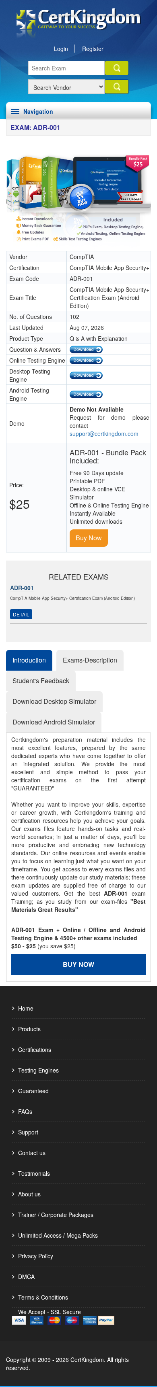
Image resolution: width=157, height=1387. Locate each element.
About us (29, 1194)
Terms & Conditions (43, 1297)
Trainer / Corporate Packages (55, 1215)
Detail (21, 614)
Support (28, 1132)
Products (29, 1029)
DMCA (26, 1276)
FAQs (25, 1111)
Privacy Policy (35, 1256)
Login (61, 49)
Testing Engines (38, 1070)
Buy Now (89, 537)
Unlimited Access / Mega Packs (58, 1235)
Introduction (29, 660)
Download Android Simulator (53, 721)
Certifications (34, 1049)
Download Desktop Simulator (54, 701)
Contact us (31, 1153)
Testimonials (34, 1173)
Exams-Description (90, 660)
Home (25, 1008)
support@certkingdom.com (104, 433)
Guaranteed (33, 1091)
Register (92, 49)
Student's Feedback (40, 680)
